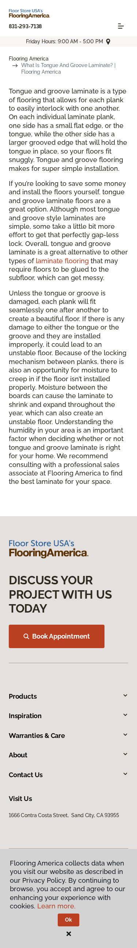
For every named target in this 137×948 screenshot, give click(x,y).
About (18, 755)
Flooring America (29, 59)
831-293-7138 (25, 26)
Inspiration (25, 716)
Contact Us (26, 775)
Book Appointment (61, 636)
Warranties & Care (37, 735)
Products (23, 696)
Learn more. (56, 906)
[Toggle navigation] (121, 26)
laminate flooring (62, 261)
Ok (68, 920)
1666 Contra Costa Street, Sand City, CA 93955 (64, 815)
